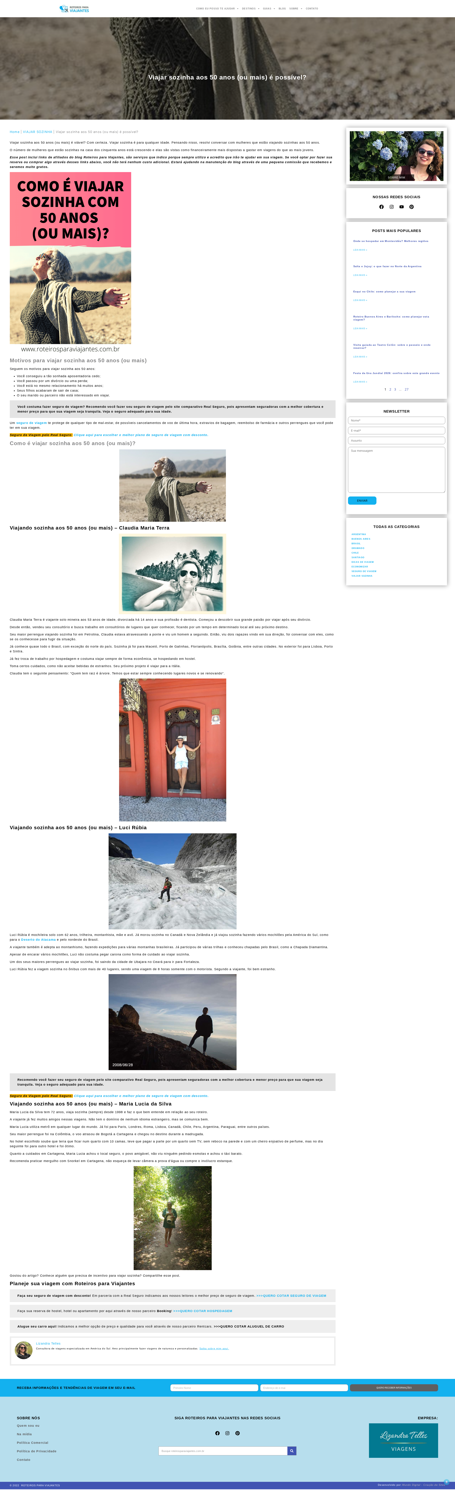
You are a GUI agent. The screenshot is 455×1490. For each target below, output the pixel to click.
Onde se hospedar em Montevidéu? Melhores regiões (391, 241)
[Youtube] (401, 206)
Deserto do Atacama (38, 939)
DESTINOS (249, 8)
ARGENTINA (359, 534)
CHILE (355, 553)
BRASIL (356, 543)
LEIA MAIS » (360, 250)
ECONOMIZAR (360, 566)
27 (407, 389)
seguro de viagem (31, 423)
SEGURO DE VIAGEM (364, 571)
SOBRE (294, 8)
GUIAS (267, 8)
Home (15, 132)
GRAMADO (358, 548)
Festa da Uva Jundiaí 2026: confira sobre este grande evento (396, 373)
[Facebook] (381, 206)
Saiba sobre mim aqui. (214, 1348)
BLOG (282, 8)
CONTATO (312, 8)
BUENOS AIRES (361, 539)
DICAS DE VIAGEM (363, 562)
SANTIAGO (358, 557)
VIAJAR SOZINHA (37, 132)
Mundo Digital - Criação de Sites (423, 1484)
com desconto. (141, 435)
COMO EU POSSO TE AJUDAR (215, 8)
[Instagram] (391, 206)
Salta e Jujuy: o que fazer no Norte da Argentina (387, 266)
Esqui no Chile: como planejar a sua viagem (384, 291)
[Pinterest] (411, 206)
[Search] (291, 1451)
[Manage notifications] (446, 1482)
